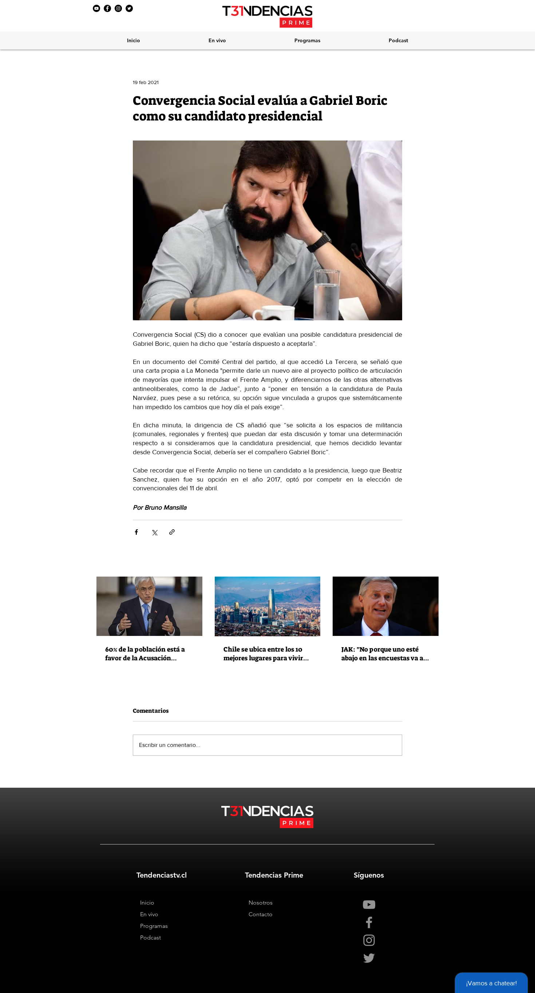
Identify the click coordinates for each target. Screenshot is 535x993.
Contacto (261, 914)
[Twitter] (129, 8)
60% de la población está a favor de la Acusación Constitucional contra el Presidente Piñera (145, 653)
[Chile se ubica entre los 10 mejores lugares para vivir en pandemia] (268, 606)
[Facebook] (107, 8)
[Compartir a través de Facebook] (136, 532)
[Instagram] (118, 8)
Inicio (147, 902)
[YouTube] (96, 8)
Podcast (150, 937)
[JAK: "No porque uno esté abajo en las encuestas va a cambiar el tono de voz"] (386, 606)
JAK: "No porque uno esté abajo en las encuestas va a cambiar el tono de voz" (382, 653)
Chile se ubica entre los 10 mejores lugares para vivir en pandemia (263, 653)
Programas (154, 925)
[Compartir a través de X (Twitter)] (154, 532)
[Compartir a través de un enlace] (172, 532)
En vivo (149, 914)
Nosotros (261, 902)
